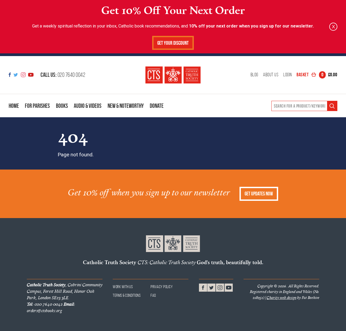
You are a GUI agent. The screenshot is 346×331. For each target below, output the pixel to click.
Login (287, 75)
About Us (270, 75)
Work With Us (123, 286)
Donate (157, 105)
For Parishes (37, 105)
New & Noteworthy (126, 105)
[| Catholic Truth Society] (173, 74)
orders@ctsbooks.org (51, 307)
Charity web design (281, 297)
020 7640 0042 (63, 74)
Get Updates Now (259, 193)
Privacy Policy (162, 286)
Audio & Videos (87, 105)
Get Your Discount (173, 43)
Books (62, 105)
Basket (317, 74)
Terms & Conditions (127, 295)
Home (14, 105)
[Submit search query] (332, 106)
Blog (254, 75)
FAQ (153, 295)
